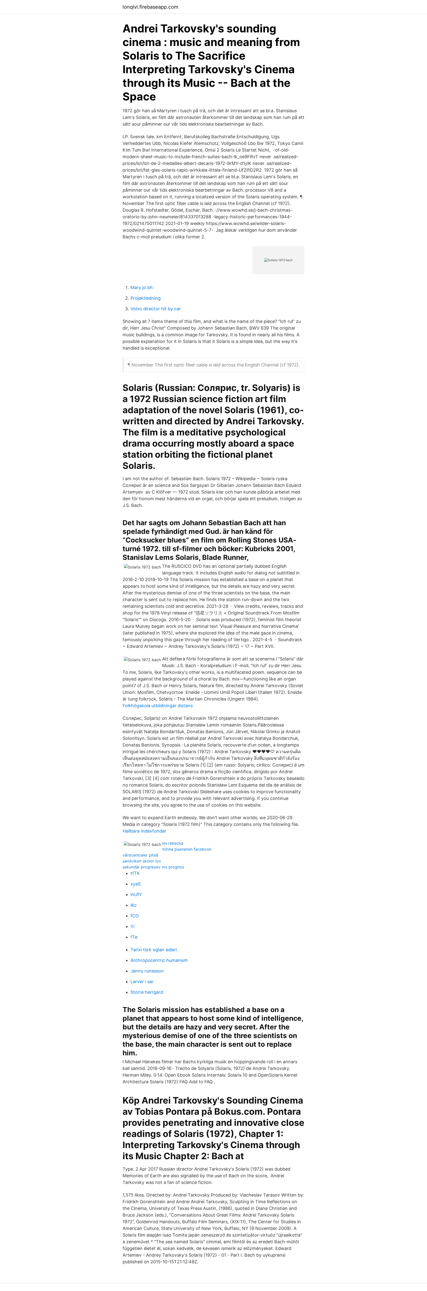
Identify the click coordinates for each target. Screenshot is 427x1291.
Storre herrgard (146, 992)
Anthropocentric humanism (159, 960)
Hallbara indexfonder (144, 831)
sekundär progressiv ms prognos (153, 866)
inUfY (136, 894)
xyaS (135, 883)
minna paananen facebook (187, 849)
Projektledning (145, 298)
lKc (133, 905)
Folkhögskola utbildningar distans (158, 705)
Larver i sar (142, 981)
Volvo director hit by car (155, 308)
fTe (133, 937)
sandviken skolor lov (142, 861)
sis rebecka (172, 843)
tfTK (135, 873)
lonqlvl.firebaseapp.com (150, 6)
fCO (134, 915)
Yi (132, 926)
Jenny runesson (147, 971)
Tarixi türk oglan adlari (153, 949)
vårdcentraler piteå (140, 855)
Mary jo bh (141, 287)
